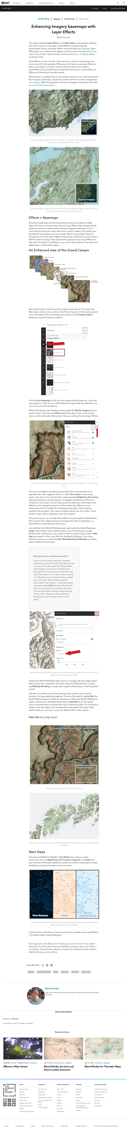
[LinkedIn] (14, 1100)
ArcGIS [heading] (21, 1084)
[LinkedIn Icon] (51, 966)
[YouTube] (14, 1104)
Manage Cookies (81, 1126)
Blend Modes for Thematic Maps (103, 1066)
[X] (9, 1100)
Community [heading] (41, 1084)
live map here (48, 717)
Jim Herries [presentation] (98, 1063)
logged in (15, 1023)
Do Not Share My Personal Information (106, 1126)
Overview (94, 8)
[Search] (118, 3)
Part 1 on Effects (81, 54)
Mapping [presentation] (34, 1063)
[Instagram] (9, 1104)
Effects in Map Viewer (15, 1066)
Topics (104, 8)
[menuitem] (27, 1089)
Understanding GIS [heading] (63, 1084)
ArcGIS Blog (6, 8)
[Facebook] (5, 1100)
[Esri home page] (5, 2)
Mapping (56, 19)
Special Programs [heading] (100, 1084)
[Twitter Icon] (43, 966)
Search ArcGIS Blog (118, 8)
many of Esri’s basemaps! (43, 85)
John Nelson (34, 82)
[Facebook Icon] (47, 966)
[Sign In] (124, 2)
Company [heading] (79, 1084)
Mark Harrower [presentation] (59, 1063)
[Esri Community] (5, 1104)
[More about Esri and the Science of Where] (9, 1090)
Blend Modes (83, 48)
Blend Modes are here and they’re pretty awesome (59, 1068)
